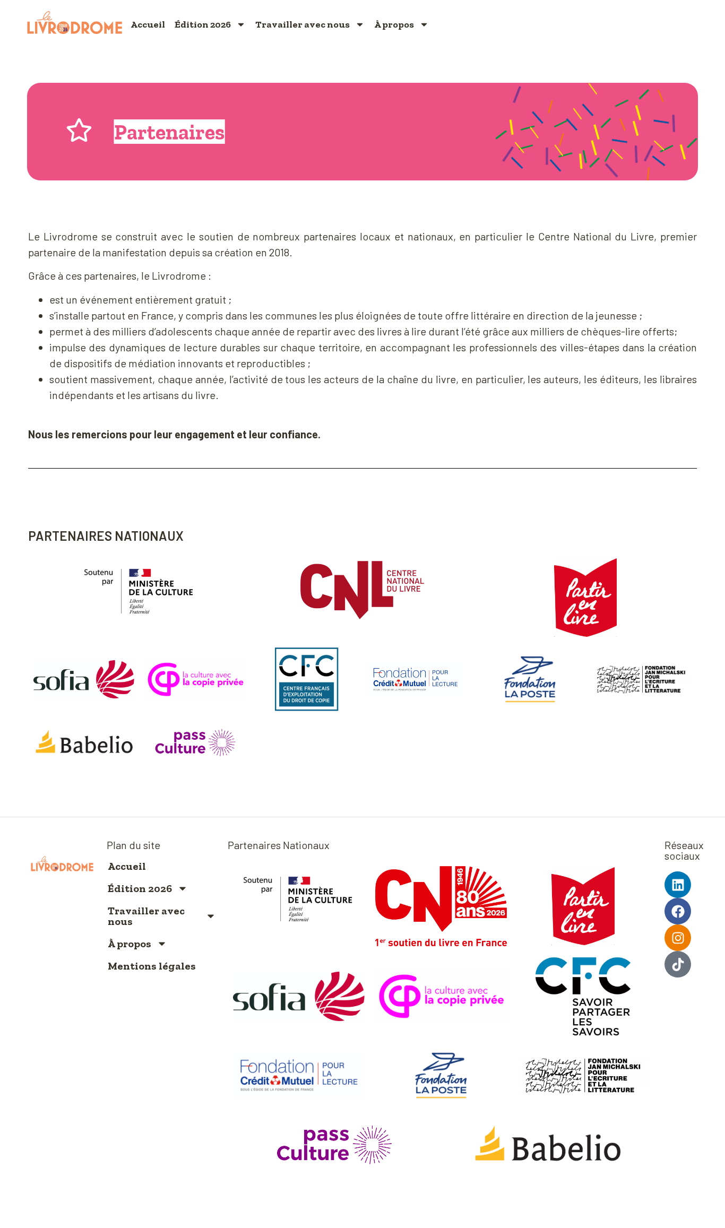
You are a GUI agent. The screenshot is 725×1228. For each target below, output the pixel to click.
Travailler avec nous (302, 24)
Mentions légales (152, 966)
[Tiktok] (677, 964)
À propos (394, 24)
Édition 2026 (203, 24)
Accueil (148, 24)
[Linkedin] (677, 884)
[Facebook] (677, 911)
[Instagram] (677, 937)
